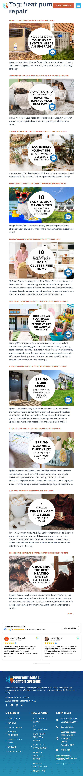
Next (71, 614)
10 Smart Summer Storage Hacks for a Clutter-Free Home (35, 239)
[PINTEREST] (17, 705)
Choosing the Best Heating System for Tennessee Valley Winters (38, 553)
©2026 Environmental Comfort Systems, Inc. (66, 758)
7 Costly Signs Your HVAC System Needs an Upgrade (32, 20)
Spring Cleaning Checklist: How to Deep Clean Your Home (35, 429)
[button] (78, 5)
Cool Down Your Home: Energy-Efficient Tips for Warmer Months (38, 301)
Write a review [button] (70, 628)
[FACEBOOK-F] (6, 705)
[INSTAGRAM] (22, 705)
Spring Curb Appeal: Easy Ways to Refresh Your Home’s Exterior (37, 366)
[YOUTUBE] (11, 705)
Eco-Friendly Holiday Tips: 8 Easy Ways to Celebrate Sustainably (38, 131)
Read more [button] (8, 656)
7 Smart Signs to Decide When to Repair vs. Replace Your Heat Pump (39, 76)
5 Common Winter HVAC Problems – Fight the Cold (31, 491)
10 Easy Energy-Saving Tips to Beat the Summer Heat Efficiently (37, 183)
